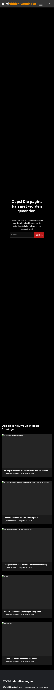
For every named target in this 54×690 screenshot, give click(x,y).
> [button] (50, 3)
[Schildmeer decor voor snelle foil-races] (27, 639)
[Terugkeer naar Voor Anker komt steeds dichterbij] (27, 545)
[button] (41, 4)
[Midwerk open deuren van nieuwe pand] (27, 498)
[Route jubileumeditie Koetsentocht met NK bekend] (27, 451)
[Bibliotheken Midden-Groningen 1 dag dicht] (27, 592)
